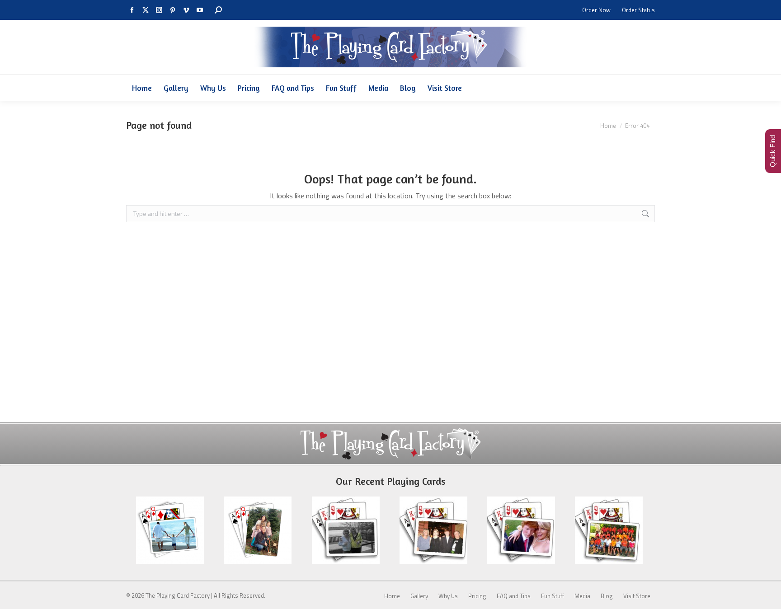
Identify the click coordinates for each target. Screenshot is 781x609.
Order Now (596, 9)
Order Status (638, 9)
